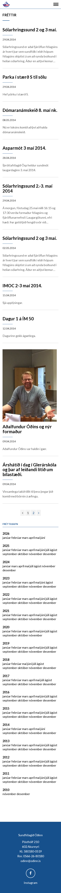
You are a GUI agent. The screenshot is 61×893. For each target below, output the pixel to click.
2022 (6, 594)
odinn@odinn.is (31, 861)
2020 (6, 627)
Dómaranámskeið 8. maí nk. (30, 110)
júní (42, 537)
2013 (6, 741)
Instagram (30, 883)
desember (49, 554)
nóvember (36, 554)
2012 (6, 757)
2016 (6, 692)
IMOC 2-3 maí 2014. (22, 285)
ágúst (53, 550)
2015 (6, 708)
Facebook (30, 873)
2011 (6, 773)
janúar (7, 537)
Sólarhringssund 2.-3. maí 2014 (27, 188)
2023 (6, 578)
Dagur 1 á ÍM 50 (18, 318)
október (23, 554)
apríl (32, 537)
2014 (6, 725)
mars (25, 537)
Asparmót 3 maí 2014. (24, 148)
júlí (48, 550)
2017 (6, 676)
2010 (6, 790)
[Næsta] (38, 513)
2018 (6, 659)
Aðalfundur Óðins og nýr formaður (27, 429)
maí (37, 537)
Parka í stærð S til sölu (25, 77)
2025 (6, 546)
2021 (6, 611)
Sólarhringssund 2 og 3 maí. (30, 29)
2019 (6, 643)
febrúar (16, 537)
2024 (6, 562)
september (10, 554)
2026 (6, 533)
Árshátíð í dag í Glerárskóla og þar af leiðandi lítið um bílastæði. (29, 469)
